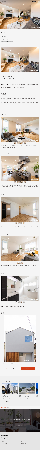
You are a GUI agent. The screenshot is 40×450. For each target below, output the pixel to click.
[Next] (36, 129)
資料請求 (34, 1)
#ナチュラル (3, 41)
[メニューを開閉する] (38, 2)
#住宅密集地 (11, 41)
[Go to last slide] (3, 401)
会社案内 (2, 441)
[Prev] (3, 129)
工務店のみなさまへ (23, 443)
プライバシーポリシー (4, 443)
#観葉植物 (7, 41)
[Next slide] (11, 401)
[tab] (6, 401)
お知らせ (22, 441)
